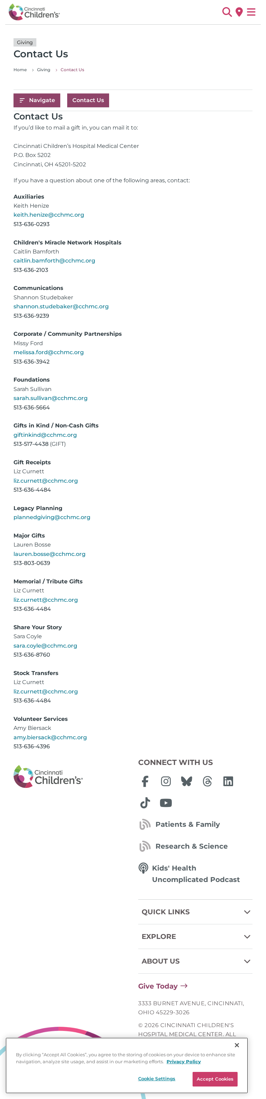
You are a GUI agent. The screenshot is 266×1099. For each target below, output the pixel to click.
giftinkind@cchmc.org (45, 435)
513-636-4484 (32, 489)
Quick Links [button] (166, 912)
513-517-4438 (31, 444)
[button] (227, 12)
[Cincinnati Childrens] (71, 777)
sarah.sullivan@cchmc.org (51, 398)
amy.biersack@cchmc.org (50, 737)
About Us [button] (161, 961)
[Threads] (207, 781)
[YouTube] (166, 803)
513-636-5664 (32, 407)
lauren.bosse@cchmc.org (50, 554)
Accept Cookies (215, 1079)
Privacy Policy (184, 1061)
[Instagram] (166, 781)
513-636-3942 (32, 361)
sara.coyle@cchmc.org (45, 645)
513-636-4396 (32, 746)
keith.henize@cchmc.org (49, 214)
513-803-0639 (32, 563)
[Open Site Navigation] (251, 12)
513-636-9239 (31, 316)
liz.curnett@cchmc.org (46, 480)
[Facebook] (145, 781)
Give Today (158, 986)
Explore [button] (159, 936)
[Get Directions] (239, 12)
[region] (127, 1065)
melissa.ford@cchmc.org (49, 352)
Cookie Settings (157, 1078)
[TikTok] (145, 803)
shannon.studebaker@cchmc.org (61, 306)
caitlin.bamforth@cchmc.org (54, 260)
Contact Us (88, 100)
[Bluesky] (187, 781)
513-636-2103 (31, 270)
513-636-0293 (32, 224)
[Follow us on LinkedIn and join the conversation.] (228, 781)
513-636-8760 (32, 654)
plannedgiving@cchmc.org (52, 517)
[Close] (237, 1045)
